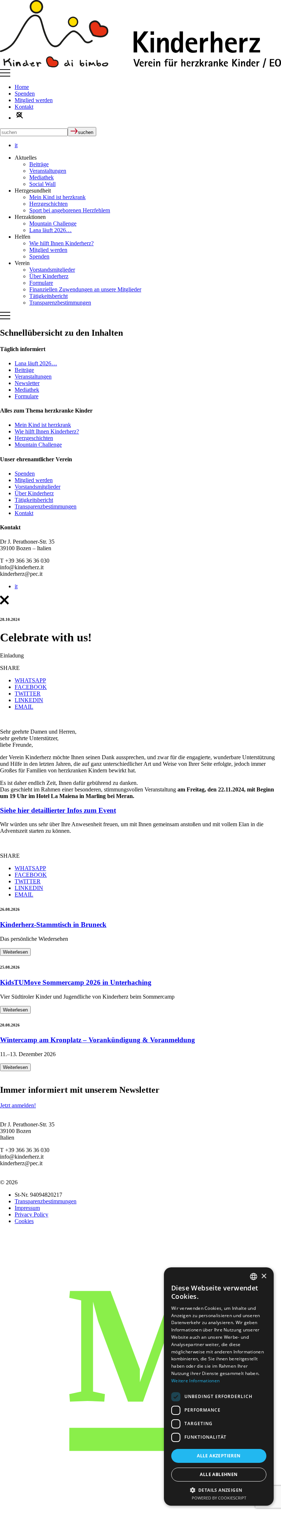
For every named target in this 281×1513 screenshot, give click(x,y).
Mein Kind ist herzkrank (57, 197)
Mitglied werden (34, 100)
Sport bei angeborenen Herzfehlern (69, 210)
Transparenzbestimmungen (60, 302)
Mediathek (41, 177)
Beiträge (39, 164)
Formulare (41, 283)
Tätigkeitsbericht (48, 296)
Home (22, 87)
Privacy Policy (31, 1214)
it (16, 145)
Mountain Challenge (52, 223)
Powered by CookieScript (219, 1498)
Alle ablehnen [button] (218, 1474)
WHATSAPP (30, 680)
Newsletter (27, 383)
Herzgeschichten (48, 204)
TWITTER (28, 693)
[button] (218, 1489)
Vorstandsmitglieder (52, 270)
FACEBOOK (31, 687)
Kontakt (24, 107)
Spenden (25, 93)
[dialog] (219, 1386)
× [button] (263, 1276)
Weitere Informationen (195, 1381)
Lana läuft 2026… (50, 230)
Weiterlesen (15, 952)
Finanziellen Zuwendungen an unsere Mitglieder (85, 289)
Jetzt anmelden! (18, 1105)
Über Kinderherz (48, 276)
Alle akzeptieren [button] (218, 1456)
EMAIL (24, 707)
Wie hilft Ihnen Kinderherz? (61, 243)
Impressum (27, 1208)
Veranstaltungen (47, 171)
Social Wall (42, 184)
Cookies (24, 1221)
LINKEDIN (29, 700)
